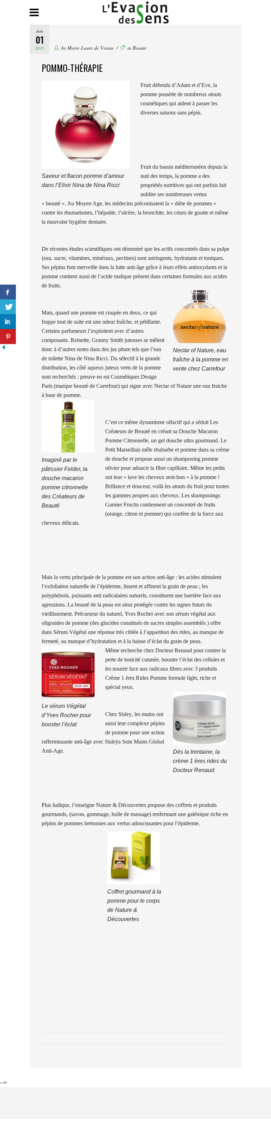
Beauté (139, 47)
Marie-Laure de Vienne (90, 47)
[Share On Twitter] (8, 307)
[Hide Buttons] (3, 349)
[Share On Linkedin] (8, 321)
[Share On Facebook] (8, 292)
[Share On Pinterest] (8, 336)
